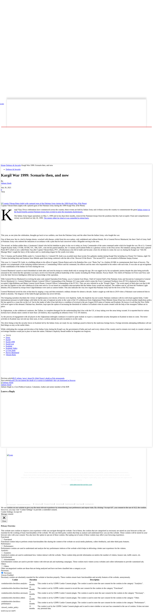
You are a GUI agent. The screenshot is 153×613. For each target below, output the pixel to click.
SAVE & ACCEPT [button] (8, 611)
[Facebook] (5, 195)
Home (3, 165)
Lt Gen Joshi (10, 350)
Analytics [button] (4, 550)
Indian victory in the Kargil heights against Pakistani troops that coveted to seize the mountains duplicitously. (82, 211)
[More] (48, 195)
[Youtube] (35, 490)
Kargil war (10, 344)
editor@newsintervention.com (81, 485)
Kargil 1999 (10, 342)
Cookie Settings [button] (7, 512)
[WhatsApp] (31, 195)
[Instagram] (16, 490)
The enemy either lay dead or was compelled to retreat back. (66, 218)
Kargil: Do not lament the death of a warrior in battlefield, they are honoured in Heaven (42, 380)
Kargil (8, 340)
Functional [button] (5, 537)
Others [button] (3, 564)
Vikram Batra (11, 355)
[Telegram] (39, 195)
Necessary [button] (5, 571)
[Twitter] (13, 195)
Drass (8, 337)
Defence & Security (13, 165)
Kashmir (9, 346)
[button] (146, 124)
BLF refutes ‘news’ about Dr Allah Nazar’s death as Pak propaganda (38, 378)
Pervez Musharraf (12, 353)
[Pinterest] (22, 195)
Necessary (8, 573)
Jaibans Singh (6, 183)
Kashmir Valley (11, 348)
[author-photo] (7, 383)
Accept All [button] (18, 512)
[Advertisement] (97, 110)
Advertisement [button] (6, 557)
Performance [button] (6, 544)
